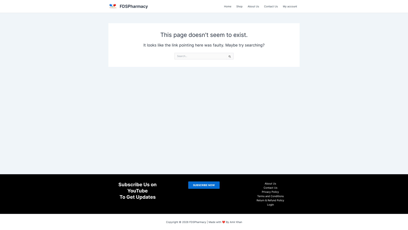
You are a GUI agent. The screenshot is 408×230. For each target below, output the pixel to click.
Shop (239, 6)
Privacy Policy (270, 191)
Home (227, 6)
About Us (253, 6)
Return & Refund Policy (270, 200)
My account (290, 6)
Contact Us (271, 6)
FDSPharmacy (134, 6)
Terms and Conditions (270, 196)
